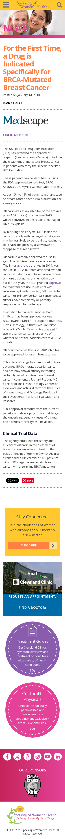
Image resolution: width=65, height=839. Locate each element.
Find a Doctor (32, 607)
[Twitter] (17, 757)
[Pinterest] (27, 757)
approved (48, 329)
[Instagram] (38, 757)
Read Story (12, 103)
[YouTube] (48, 757)
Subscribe (29, 545)
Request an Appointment (31, 596)
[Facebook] (7, 757)
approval (23, 265)
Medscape (15, 135)
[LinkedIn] (58, 757)
